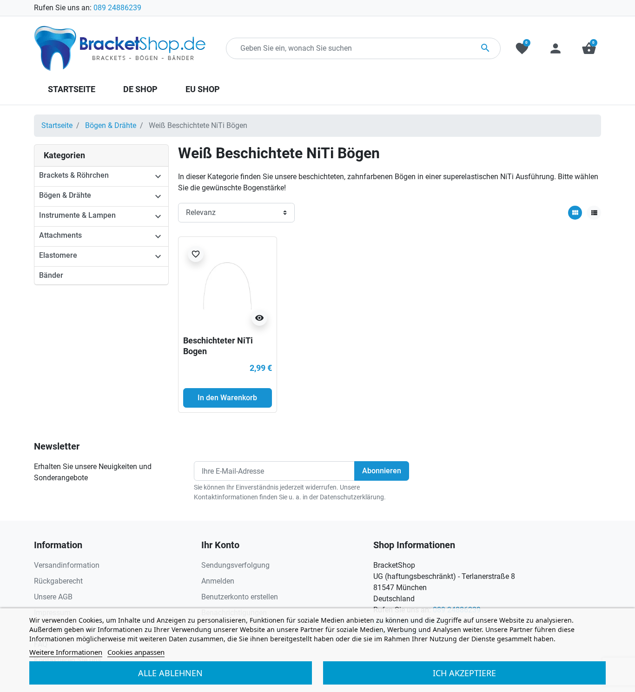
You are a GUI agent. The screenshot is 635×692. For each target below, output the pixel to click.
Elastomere (58, 255)
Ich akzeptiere (464, 673)
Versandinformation (66, 565)
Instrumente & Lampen (77, 215)
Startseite (57, 125)
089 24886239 (117, 7)
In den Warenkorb (227, 397)
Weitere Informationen (65, 652)
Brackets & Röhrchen (74, 175)
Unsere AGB (53, 596)
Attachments (60, 235)
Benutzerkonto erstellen (239, 596)
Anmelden (217, 581)
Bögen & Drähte (110, 125)
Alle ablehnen (170, 673)
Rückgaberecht (58, 581)
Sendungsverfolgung (235, 565)
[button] (589, 48)
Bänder (51, 275)
